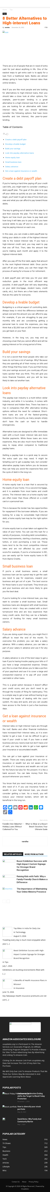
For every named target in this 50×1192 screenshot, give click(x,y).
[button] (4, 3)
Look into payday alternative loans (19, 153)
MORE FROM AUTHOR (34, 854)
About (24, 1182)
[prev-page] (4, 901)
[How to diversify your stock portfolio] (10, 1110)
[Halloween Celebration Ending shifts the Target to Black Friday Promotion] (16, 1099)
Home (5, 10)
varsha (7, 27)
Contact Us (16, 1182)
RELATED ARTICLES (13, 854)
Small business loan (13, 162)
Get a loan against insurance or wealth (21, 171)
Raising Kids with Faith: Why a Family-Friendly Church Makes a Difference (32, 879)
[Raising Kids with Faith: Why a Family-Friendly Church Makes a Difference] (9, 879)
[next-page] (8, 901)
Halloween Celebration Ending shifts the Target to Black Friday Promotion (31, 1096)
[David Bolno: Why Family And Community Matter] (4, 1119)
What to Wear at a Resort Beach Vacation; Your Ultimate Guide (36, 827)
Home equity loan (12, 157)
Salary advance (11, 167)
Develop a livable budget (15, 144)
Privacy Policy (33, 1182)
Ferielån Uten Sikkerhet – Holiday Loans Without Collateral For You (13, 827)
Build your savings (12, 149)
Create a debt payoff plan (16, 139)
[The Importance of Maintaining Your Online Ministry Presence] (9, 891)
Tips (11, 10)
